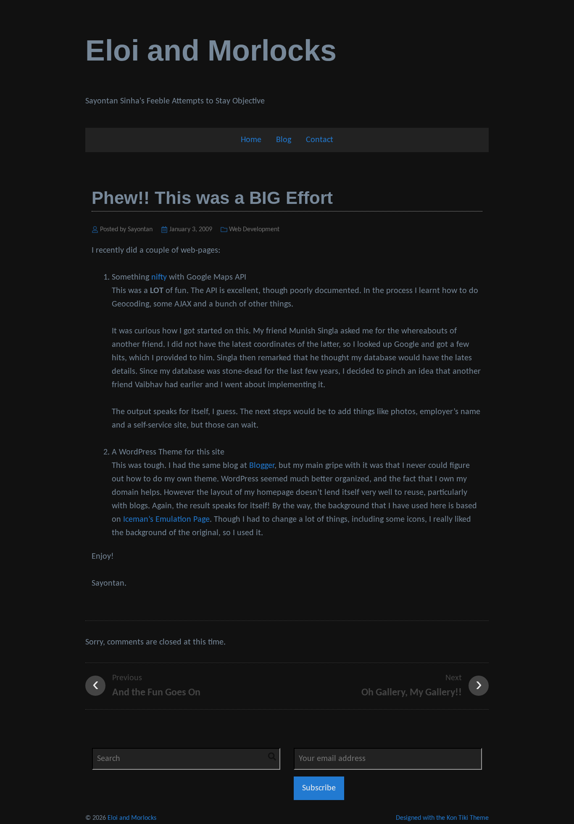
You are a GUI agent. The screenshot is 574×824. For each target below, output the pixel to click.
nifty (159, 277)
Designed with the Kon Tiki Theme (442, 818)
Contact (319, 140)
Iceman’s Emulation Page (166, 519)
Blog (283, 140)
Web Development (254, 229)
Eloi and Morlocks (211, 50)
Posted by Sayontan (126, 229)
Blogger (261, 466)
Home (251, 140)
